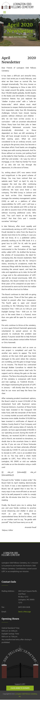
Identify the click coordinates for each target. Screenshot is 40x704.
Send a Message (24, 612)
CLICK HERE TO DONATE (20, 688)
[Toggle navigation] (5, 12)
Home (4, 37)
